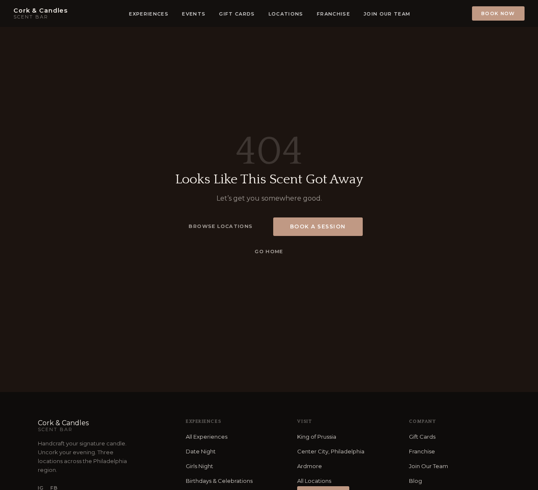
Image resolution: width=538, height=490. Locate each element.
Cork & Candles (63, 425)
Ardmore (309, 466)
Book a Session (318, 226)
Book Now (498, 13)
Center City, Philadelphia (330, 451)
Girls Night (199, 466)
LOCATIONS (286, 14)
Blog (415, 480)
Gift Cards (422, 436)
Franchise (422, 451)
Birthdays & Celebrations (219, 480)
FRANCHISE (333, 14)
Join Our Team (428, 466)
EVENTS (194, 14)
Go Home (269, 251)
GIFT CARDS (237, 14)
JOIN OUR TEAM (387, 14)
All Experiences (206, 436)
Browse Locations (221, 226)
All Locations (314, 480)
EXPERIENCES (149, 14)
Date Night (201, 451)
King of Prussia (316, 436)
